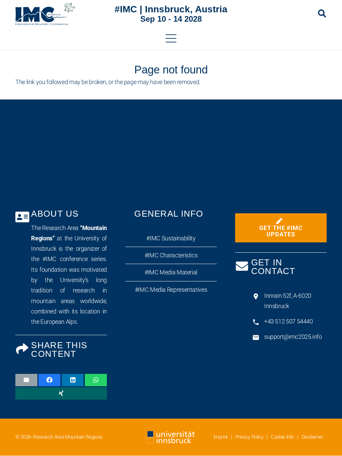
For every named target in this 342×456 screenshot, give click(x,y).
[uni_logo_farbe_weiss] (171, 437)
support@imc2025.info (293, 336)
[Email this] (26, 380)
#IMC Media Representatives (171, 289)
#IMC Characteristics (171, 255)
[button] (322, 13)
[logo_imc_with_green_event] (45, 13)
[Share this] (49, 380)
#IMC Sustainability (170, 238)
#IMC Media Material (171, 272)
